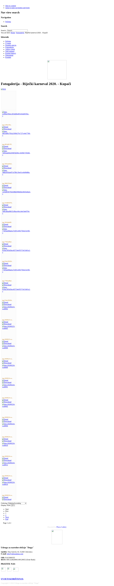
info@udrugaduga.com (15, 554)
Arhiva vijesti (10, 49)
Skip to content (10, 6)
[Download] (6, 129)
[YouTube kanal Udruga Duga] (15, 571)
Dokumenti (9, 55)
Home (13, 33)
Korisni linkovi (10, 53)
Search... (4, 30)
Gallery (63, 527)
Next (7, 517)
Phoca (58, 527)
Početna (8, 22)
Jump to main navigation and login (17, 8)
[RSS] (3, 89)
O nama (8, 43)
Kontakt (8, 57)
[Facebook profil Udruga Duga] (3, 571)
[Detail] (5, 127)
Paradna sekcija (10, 45)
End (6, 519)
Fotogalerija (20, 33)
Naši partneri (9, 51)
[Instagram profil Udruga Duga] (9, 571)
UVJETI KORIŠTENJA (12, 579)
